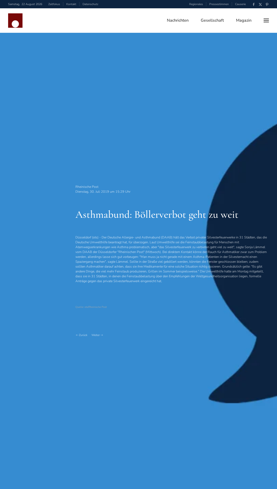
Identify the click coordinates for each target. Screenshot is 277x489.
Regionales (196, 4)
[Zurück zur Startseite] (15, 20)
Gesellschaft (212, 20)
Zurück (83, 335)
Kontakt (71, 4)
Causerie (240, 4)
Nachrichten (178, 20)
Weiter (95, 335)
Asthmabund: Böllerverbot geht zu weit (156, 214)
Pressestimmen (219, 4)
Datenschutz (90, 4)
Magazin (243, 20)
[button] (266, 20)
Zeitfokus (54, 4)
